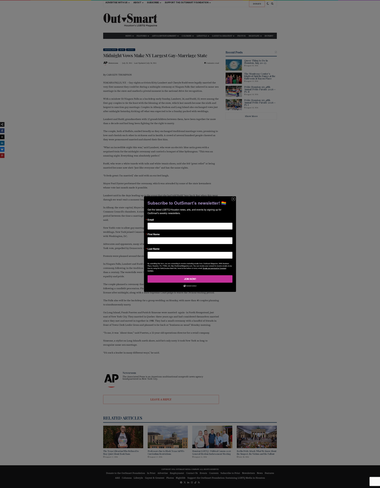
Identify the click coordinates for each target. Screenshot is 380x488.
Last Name (154, 248)
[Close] (233, 199)
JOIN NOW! (190, 278)
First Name (154, 234)
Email (151, 219)
